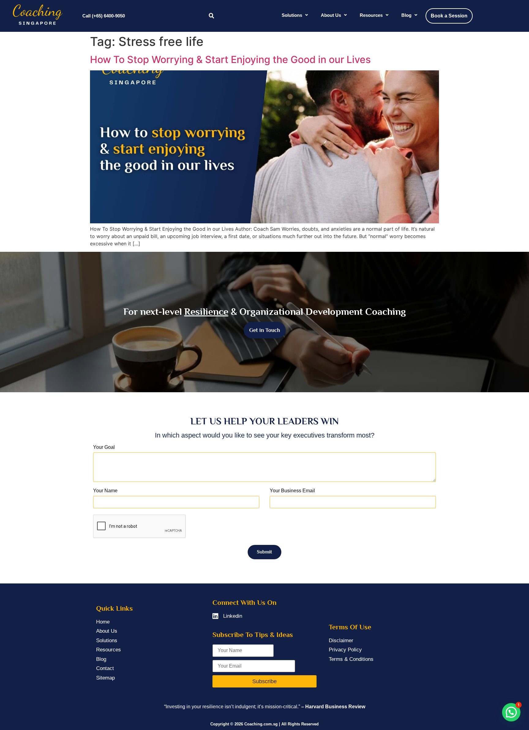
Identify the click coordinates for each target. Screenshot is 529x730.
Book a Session (449, 15)
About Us (331, 15)
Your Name (105, 490)
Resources (371, 15)
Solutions (292, 15)
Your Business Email (292, 490)
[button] (211, 16)
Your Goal (104, 447)
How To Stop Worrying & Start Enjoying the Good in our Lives (230, 59)
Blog (406, 15)
